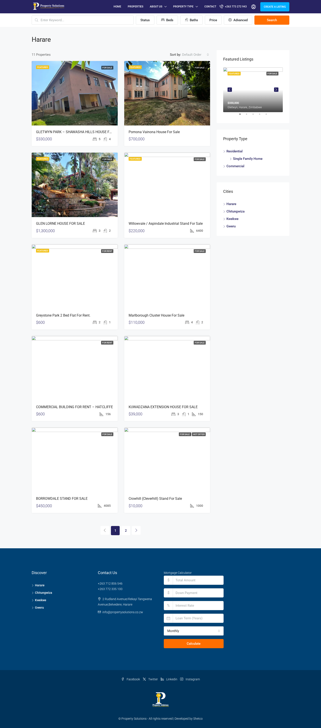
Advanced (240, 20)
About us (156, 6)
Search (272, 20)
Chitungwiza (235, 211)
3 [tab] (255, 116)
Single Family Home (247, 159)
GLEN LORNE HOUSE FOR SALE (60, 223)
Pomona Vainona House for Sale (154, 132)
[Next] (136, 530)
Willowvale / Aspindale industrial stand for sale (166, 223)
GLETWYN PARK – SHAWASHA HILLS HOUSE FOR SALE (79, 132)
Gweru (231, 226)
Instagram (192, 679)
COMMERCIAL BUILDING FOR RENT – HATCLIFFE (74, 407)
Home (117, 6)
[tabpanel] (253, 89)
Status (145, 20)
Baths (193, 20)
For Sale (107, 67)
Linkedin (172, 679)
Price (213, 20)
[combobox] (195, 54)
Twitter (153, 679)
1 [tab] (242, 116)
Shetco (198, 718)
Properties (135, 6)
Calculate (193, 644)
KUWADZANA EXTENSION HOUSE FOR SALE (163, 407)
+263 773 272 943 (235, 6)
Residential (234, 151)
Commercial (235, 166)
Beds (169, 20)
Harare (231, 204)
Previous (230, 89)
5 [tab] (268, 116)
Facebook (133, 679)
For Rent (107, 251)
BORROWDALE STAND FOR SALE (62, 498)
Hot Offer (199, 434)
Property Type (183, 6)
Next (276, 89)
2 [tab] (249, 116)
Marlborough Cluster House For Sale (156, 315)
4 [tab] (262, 116)
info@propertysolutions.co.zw (122, 612)
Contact (210, 6)
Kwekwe (232, 219)
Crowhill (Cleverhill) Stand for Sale (155, 498)
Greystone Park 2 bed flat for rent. (63, 315)
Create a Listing (275, 6)
